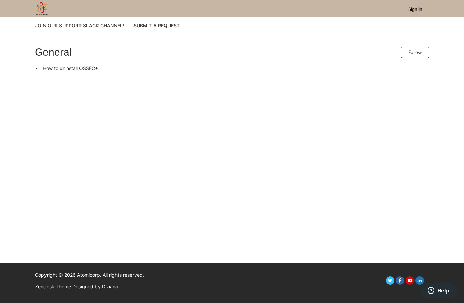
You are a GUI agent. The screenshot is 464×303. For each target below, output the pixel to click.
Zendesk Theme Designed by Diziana (76, 286)
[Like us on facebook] (400, 280)
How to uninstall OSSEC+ (70, 68)
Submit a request (156, 25)
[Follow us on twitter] (390, 280)
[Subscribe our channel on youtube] (410, 280)
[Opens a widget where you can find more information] (438, 291)
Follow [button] (415, 52)
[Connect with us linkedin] (419, 280)
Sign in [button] (415, 9)
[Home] (42, 8)
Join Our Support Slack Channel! (79, 25)
